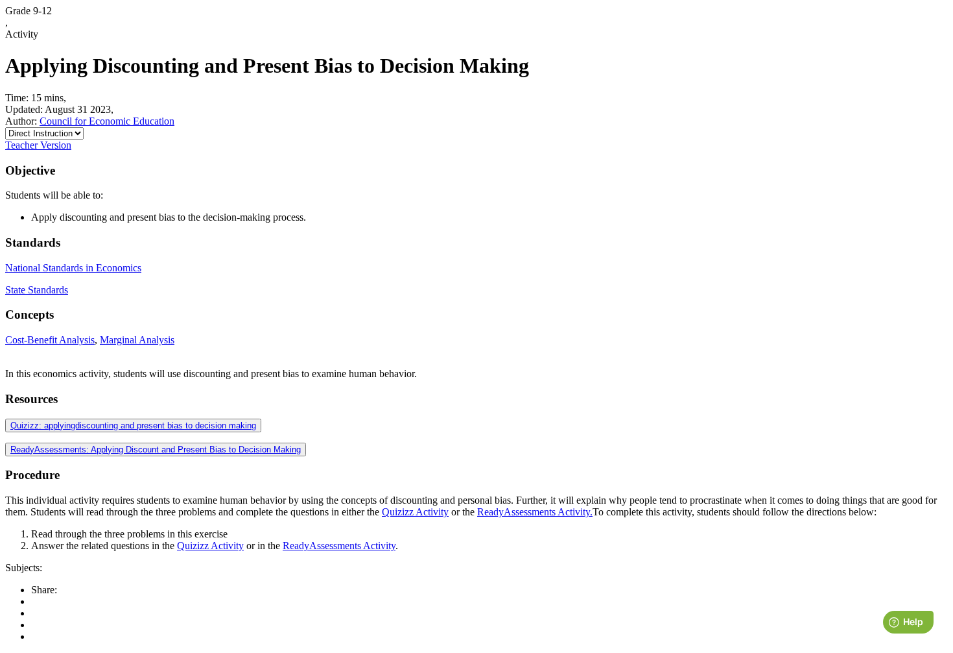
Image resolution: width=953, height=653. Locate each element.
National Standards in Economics (73, 267)
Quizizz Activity (415, 511)
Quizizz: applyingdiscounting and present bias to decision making (133, 425)
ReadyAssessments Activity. (535, 511)
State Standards (36, 289)
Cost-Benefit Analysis (50, 339)
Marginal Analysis (137, 339)
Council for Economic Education (107, 121)
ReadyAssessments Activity (339, 545)
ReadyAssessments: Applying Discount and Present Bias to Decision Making (155, 449)
